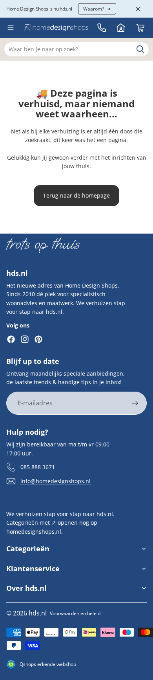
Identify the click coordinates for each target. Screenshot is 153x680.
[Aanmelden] (135, 403)
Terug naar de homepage (76, 195)
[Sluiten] (138, 9)
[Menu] (10, 27)
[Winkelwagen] (140, 27)
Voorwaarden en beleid (75, 613)
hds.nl (38, 613)
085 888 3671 (37, 467)
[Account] (120, 27)
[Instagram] (24, 339)
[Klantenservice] (101, 27)
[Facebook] (11, 339)
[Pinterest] (38, 339)
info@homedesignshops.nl (55, 481)
